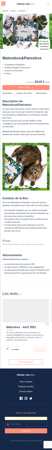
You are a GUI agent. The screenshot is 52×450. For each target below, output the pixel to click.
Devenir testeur (26, 391)
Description (7, 93)
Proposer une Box (26, 387)
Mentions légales (35, 441)
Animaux (22, 11)
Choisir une (26, 4)
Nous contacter (26, 382)
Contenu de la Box (24, 93)
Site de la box (25, 87)
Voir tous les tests (26, 362)
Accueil (5, 11)
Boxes (13, 11)
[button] (4, 31)
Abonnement (41, 93)
